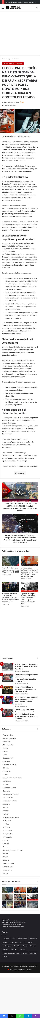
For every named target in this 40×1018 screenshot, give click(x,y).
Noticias (6, 814)
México (25, 946)
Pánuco (22, 949)
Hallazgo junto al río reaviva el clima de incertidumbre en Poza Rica (26, 666)
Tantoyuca (6, 847)
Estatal (7, 824)
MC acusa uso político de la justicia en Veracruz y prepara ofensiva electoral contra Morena (29, 572)
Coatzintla (6, 761)
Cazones (6, 748)
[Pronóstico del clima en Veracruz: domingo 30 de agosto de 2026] (10, 561)
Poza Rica (8, 830)
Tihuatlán (6, 853)
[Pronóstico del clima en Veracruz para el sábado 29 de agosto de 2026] (32, 904)
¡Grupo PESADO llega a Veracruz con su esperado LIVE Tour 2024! (25, 689)
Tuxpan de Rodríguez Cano (11, 953)
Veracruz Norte (8, 866)
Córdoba (6, 768)
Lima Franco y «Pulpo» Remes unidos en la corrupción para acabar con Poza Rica (26, 678)
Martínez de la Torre (10, 801)
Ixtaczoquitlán (8, 797)
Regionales (8, 834)
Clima (5, 755)
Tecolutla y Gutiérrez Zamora (13, 850)
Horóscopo (28, 942)
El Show (5, 784)
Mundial (5, 807)
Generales (6, 791)
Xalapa (5, 873)
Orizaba (5, 840)
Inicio (5, 59)
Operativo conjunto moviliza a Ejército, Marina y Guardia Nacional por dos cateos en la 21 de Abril (28, 599)
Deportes (8, 821)
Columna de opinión (10, 764)
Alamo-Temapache (9, 738)
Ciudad (5, 751)
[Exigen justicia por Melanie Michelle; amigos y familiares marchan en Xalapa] (20, 904)
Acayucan (6, 938)
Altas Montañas (8, 745)
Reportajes (8, 837)
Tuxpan (5, 857)
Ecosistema (7, 781)
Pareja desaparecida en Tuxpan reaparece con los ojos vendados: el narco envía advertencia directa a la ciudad (26, 714)
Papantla (6, 843)
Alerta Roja (6, 741)
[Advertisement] (20, 34)
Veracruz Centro (8, 863)
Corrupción (7, 771)
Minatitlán (17, 946)
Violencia (33, 953)
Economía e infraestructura (12, 778)
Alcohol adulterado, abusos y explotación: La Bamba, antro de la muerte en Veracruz (26, 700)
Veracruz (19, 63)
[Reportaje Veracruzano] (13, 7)
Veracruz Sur (7, 870)
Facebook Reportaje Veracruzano (13, 926)
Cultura (5, 774)
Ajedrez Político (14, 59)
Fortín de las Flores (9, 788)
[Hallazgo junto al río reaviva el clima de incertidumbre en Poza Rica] (7, 667)
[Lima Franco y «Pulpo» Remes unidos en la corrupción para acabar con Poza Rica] (7, 678)
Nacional (6, 811)
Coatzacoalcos (8, 758)
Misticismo (6, 804)
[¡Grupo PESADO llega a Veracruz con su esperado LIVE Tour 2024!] (7, 690)
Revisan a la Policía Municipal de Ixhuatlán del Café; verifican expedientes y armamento (10, 598)
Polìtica (7, 827)
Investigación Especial (10, 794)
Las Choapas (7, 946)
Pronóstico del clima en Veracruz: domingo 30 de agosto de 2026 (10, 570)
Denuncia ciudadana (12, 817)
